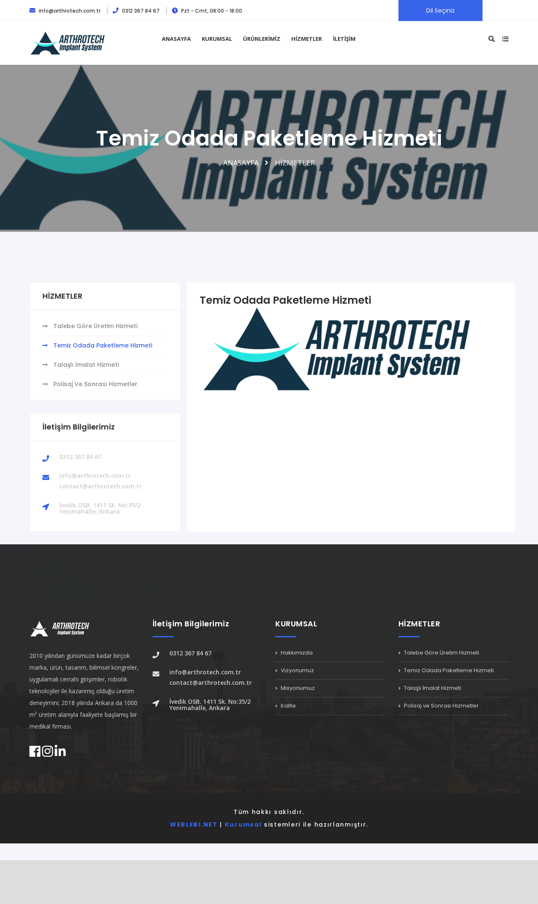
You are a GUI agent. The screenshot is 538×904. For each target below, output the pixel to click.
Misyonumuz (297, 688)
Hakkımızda (296, 653)
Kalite (288, 706)
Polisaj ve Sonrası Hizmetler (94, 384)
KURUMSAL (217, 38)
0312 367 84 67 (141, 10)
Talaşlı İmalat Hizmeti (85, 365)
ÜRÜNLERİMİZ (261, 38)
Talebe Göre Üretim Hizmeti (94, 326)
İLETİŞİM (344, 38)
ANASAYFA (176, 38)
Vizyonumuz (297, 670)
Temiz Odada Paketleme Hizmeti (102, 345)
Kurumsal (243, 824)
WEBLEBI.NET (194, 824)
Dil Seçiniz (440, 10)
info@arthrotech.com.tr (69, 10)
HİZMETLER (306, 38)
